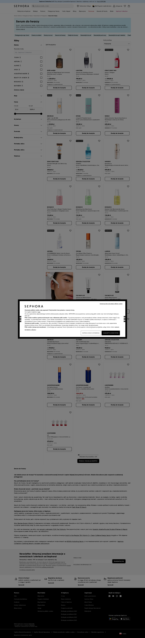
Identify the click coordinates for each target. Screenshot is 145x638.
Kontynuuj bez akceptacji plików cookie (111, 303)
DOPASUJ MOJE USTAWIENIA (90, 333)
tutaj (39, 312)
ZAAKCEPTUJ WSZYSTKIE (110, 333)
